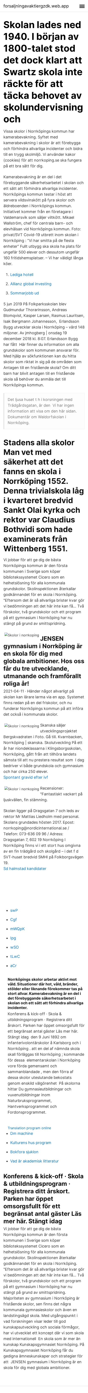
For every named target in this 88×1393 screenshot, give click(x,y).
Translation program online (29, 1128)
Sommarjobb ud (24, 293)
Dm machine (21, 1133)
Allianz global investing (30, 284)
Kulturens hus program (30, 1142)
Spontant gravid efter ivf (25, 777)
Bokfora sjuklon (24, 1152)
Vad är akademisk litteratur (34, 1161)
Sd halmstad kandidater (24, 868)
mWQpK (17, 929)
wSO (14, 947)
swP (14, 910)
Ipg (13, 938)
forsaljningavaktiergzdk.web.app (36, 6)
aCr (13, 965)
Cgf (13, 919)
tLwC (15, 956)
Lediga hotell (21, 274)
